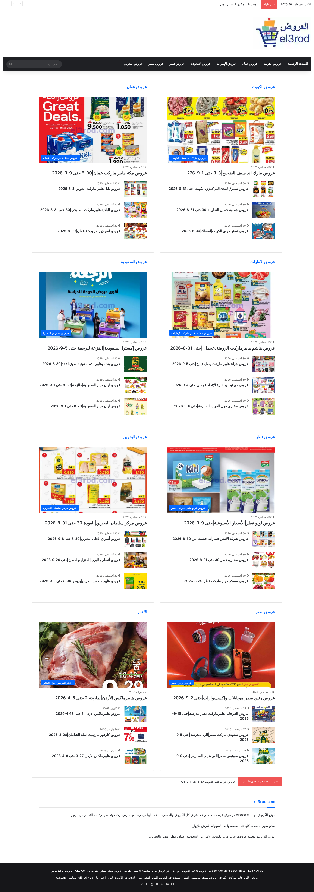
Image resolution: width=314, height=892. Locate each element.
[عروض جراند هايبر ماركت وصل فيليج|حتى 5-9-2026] (263, 364)
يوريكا (176, 870)
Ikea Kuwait (255, 870)
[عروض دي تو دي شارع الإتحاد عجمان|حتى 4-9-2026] (263, 385)
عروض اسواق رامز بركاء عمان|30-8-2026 (88, 231)
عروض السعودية (200, 63)
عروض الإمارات (226, 63)
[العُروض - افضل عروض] (282, 33)
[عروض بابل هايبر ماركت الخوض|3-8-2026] (135, 189)
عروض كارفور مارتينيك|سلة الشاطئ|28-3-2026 (84, 734)
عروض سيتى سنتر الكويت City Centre (98, 870)
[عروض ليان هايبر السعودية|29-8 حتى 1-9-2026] (135, 406)
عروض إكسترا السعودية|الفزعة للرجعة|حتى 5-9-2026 (97, 348)
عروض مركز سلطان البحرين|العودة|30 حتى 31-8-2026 (96, 523)
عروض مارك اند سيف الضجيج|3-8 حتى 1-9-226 (231, 173)
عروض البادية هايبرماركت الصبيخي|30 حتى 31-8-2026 (80, 210)
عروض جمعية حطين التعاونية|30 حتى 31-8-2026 (212, 210)
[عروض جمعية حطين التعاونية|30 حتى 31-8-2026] (263, 210)
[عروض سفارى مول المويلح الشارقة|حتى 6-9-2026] (263, 406)
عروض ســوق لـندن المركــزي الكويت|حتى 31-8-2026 (209, 188)
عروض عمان (250, 63)
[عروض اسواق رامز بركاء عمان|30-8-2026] (135, 231)
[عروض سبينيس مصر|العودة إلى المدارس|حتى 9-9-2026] (263, 756)
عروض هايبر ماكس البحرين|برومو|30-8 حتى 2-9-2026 (226, 4)
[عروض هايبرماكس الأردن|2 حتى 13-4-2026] (135, 714)
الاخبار (142, 611)
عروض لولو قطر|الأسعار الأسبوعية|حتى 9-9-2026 (229, 523)
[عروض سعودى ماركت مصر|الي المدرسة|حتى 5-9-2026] (263, 735)
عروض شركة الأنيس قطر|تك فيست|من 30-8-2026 (211, 538)
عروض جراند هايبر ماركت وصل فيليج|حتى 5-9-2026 (210, 364)
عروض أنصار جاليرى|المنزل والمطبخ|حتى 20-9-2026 (81, 560)
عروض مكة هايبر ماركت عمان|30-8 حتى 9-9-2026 (99, 173)
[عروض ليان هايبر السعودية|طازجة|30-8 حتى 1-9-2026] (135, 385)
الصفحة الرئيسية (298, 63)
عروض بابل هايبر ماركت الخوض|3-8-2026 (89, 188)
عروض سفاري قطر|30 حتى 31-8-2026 (219, 560)
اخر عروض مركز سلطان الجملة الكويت (147, 870)
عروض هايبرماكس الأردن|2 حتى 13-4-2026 (88, 713)
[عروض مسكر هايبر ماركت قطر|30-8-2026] (263, 581)
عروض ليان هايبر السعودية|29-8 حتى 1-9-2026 (85, 406)
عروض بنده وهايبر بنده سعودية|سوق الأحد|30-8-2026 (81, 364)
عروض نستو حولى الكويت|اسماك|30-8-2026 (215, 231)
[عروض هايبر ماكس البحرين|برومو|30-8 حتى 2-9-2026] (135, 581)
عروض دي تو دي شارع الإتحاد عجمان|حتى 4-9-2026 (210, 385)
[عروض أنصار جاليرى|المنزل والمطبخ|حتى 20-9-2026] (135, 560)
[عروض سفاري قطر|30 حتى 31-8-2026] (263, 560)
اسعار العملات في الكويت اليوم (170, 877)
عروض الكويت (273, 63)
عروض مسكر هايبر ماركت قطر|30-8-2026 (216, 581)
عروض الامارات (262, 261)
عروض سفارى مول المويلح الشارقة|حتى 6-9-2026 (211, 406)
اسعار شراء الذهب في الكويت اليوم (129, 877)
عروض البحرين (133, 63)
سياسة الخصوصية (66, 877)
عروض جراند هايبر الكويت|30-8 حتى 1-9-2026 (206, 781)
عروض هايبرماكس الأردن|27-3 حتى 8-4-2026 (86, 756)
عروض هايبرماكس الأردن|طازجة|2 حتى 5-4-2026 (101, 697)
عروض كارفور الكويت (194, 870)
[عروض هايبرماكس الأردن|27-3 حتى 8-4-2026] (135, 756)
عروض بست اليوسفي (204, 877)
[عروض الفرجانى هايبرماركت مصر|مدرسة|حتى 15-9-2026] (263, 714)
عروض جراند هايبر (62, 870)
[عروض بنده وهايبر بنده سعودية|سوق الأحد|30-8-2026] (135, 364)
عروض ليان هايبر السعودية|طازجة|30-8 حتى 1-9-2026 (80, 385)
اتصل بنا (101, 877)
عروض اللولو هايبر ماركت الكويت (238, 877)
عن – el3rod (86, 877)
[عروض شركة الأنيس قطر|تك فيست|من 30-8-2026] (263, 539)
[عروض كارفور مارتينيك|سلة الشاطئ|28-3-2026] (135, 735)
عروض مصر (156, 63)
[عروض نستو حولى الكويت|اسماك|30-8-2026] (263, 231)
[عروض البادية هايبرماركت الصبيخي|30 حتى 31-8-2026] (135, 210)
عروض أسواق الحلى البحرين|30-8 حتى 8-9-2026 (84, 538)
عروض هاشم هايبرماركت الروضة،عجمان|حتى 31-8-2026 (222, 348)
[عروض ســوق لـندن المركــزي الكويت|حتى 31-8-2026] (263, 189)
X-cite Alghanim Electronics (227, 870)
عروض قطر (177, 63)
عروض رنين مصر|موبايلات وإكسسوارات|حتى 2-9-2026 (224, 697)
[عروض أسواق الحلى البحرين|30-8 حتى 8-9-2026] (135, 539)
